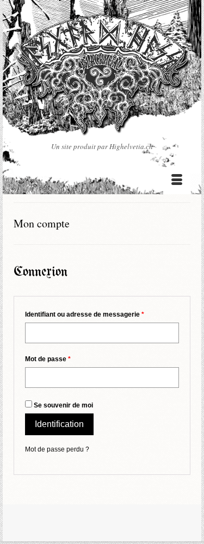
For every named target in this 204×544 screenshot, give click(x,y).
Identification (59, 424)
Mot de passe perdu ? (57, 449)
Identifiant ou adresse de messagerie (84, 314)
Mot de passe (48, 359)
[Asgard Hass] (102, 77)
